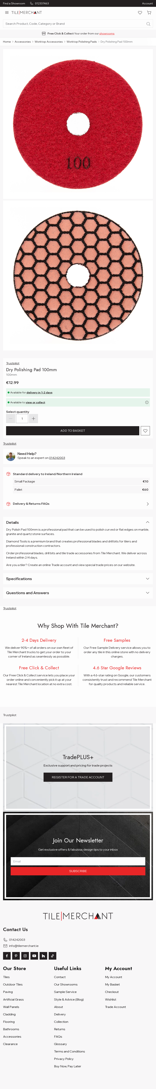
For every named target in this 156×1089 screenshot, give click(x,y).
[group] (78, 33)
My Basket (112, 984)
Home (7, 41)
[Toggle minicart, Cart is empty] (149, 12)
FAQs (58, 1036)
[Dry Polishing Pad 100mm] (78, 124)
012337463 (42, 3)
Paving (8, 992)
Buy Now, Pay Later (67, 1066)
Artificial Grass (13, 999)
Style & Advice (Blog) (69, 999)
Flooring (9, 1022)
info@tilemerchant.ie (24, 946)
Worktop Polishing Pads (82, 41)
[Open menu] (7, 12)
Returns (59, 1029)
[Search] (148, 24)
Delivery (60, 1014)
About (58, 1007)
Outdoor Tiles (13, 984)
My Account (113, 977)
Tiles (6, 977)
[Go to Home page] (26, 12)
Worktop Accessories (49, 41)
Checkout (112, 992)
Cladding (9, 1014)
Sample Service (65, 992)
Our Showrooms (66, 984)
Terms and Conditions (69, 1051)
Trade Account (115, 1007)
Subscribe (78, 871)
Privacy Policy (64, 1059)
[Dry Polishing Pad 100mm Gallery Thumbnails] (78, 199)
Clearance (10, 1044)
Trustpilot (12, 363)
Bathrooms (11, 1029)
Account (147, 3)
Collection (61, 1022)
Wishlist (110, 999)
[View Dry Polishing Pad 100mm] (78, 275)
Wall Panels (11, 1007)
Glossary (60, 1044)
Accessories (23, 41)
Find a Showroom (14, 3)
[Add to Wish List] (145, 430)
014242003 (57, 458)
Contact (60, 977)
